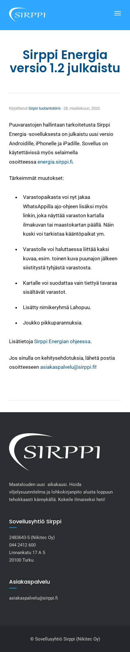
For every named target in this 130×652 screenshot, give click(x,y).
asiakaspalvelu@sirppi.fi (67, 367)
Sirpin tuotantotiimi (44, 108)
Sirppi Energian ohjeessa (62, 341)
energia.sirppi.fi (55, 162)
